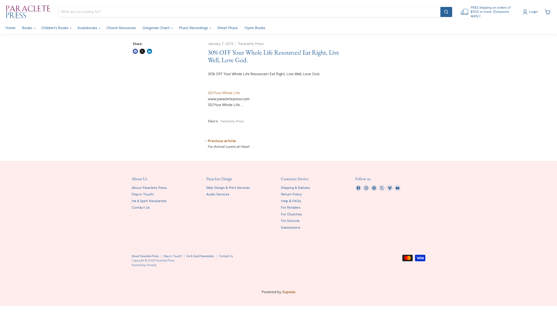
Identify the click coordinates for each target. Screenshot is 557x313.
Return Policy (291, 194)
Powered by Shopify (144, 265)
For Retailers (290, 207)
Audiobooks (87, 28)
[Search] (446, 12)
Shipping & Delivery (295, 188)
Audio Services (217, 194)
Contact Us (141, 207)
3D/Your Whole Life (224, 93)
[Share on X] (142, 51)
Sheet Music (227, 28)
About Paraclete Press (149, 188)
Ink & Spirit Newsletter (149, 201)
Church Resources (121, 28)
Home (10, 28)
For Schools (290, 221)
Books (27, 28)
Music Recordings (194, 28)
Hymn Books (255, 28)
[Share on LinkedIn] (149, 51)
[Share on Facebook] (135, 51)
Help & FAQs (291, 201)
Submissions (290, 227)
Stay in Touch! (143, 194)
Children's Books (55, 28)
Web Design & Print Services (228, 188)
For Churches (291, 214)
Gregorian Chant (157, 28)
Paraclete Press (232, 121)
